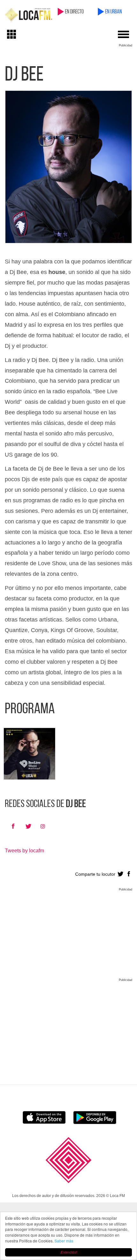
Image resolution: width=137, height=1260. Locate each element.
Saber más (63, 1240)
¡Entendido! (68, 1252)
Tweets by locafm (24, 850)
